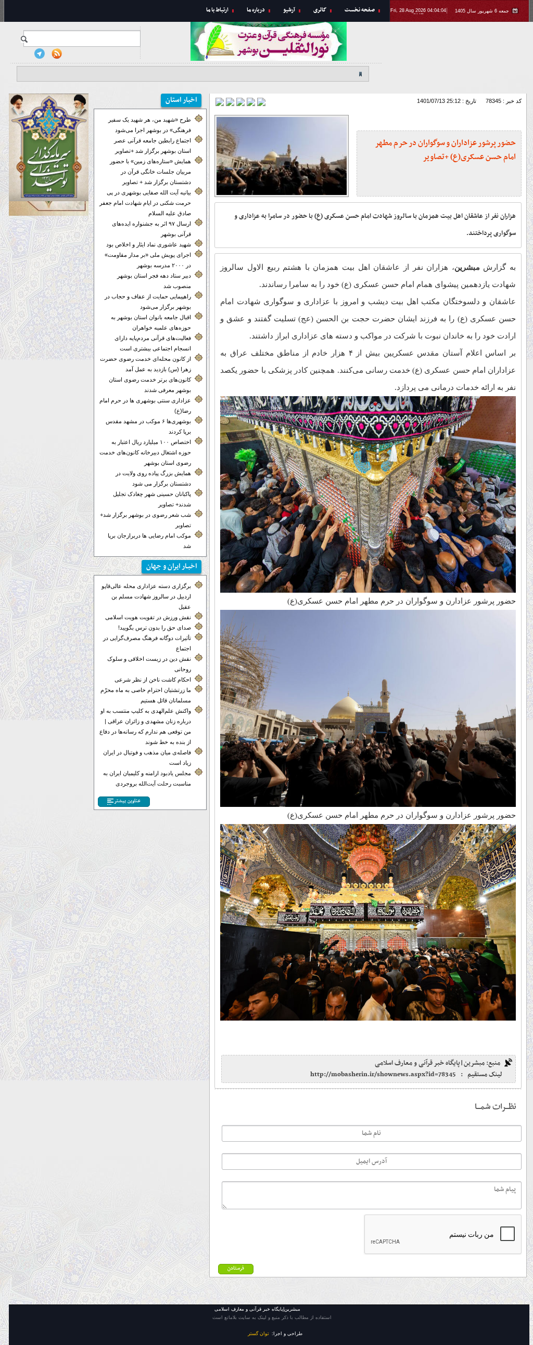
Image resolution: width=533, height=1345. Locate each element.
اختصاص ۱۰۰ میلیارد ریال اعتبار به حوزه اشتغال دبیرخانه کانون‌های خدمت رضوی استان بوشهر (145, 452)
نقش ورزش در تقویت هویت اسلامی (148, 617)
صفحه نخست (360, 10)
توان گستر (258, 1333)
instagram (22, 53)
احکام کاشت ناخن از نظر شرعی (153, 679)
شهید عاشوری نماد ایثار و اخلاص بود (148, 244)
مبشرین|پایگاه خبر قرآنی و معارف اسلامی (459, 55)
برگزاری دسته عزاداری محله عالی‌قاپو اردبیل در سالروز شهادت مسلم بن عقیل (146, 596)
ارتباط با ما (217, 10)
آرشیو (289, 10)
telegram (39, 53)
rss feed (57, 53)
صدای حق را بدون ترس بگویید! (154, 627)
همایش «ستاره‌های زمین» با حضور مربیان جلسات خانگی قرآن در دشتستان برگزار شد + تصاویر (150, 171)
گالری (319, 10)
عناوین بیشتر (127, 801)
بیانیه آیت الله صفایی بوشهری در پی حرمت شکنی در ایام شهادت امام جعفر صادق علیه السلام (145, 202)
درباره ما (256, 10)
